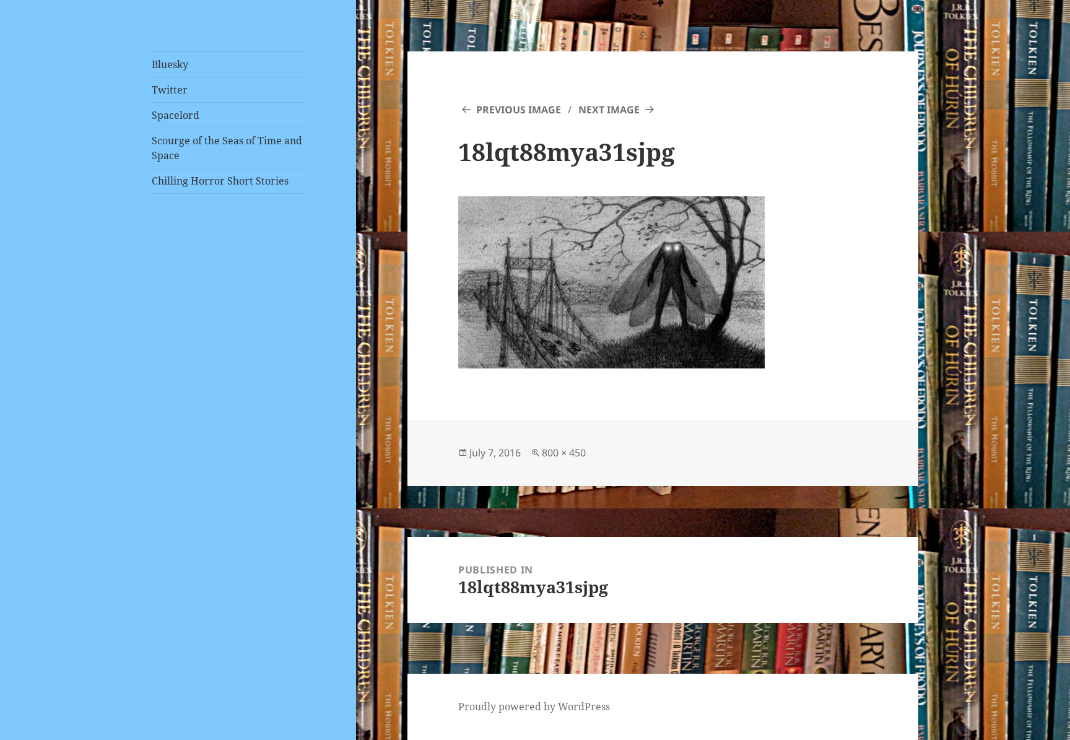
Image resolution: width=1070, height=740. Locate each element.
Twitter (170, 90)
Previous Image (518, 109)
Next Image (609, 109)
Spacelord (175, 115)
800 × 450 (564, 452)
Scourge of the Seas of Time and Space (227, 148)
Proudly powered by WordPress (534, 706)
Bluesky (170, 64)
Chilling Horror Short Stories (220, 181)
